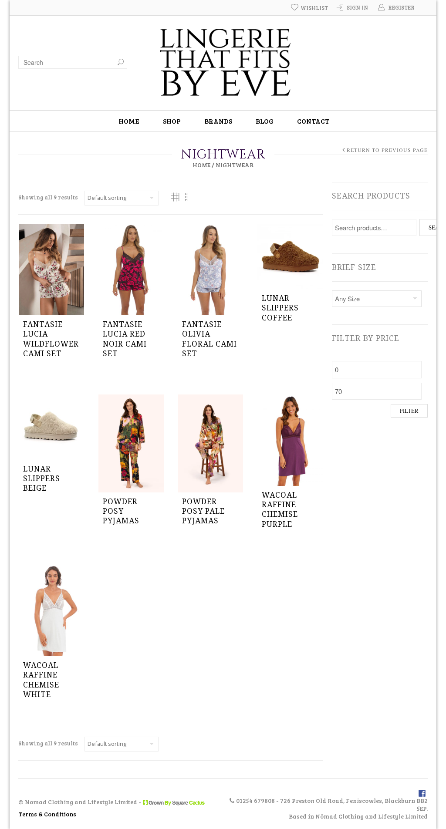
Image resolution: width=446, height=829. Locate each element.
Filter (409, 410)
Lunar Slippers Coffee (280, 308)
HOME (128, 120)
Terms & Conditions (47, 814)
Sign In (357, 7)
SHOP (172, 120)
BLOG (265, 120)
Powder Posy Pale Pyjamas (203, 511)
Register (401, 7)
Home (201, 165)
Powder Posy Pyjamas (121, 511)
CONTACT (313, 120)
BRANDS (218, 120)
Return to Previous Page (387, 150)
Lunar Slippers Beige (41, 479)
